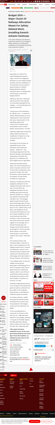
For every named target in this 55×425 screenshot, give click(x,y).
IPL (30, 384)
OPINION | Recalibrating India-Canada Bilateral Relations (43, 359)
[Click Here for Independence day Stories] (17, 8)
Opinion (4, 324)
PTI (14, 49)
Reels (3, 309)
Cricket (31, 381)
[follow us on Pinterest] (45, 1)
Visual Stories (21, 382)
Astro (1, 390)
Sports (41, 4)
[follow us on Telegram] (47, 1)
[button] (3, 299)
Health (1, 395)
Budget (22, 11)
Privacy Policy (45, 413)
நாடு (31, 1)
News (18, 4)
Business (24, 4)
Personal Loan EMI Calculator (4, 343)
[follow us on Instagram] (43, 1)
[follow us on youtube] (41, 1)
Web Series (22, 396)
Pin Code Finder (4, 334)
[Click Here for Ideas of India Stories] (37, 8)
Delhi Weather (41, 381)
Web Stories (3, 312)
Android (23, 359)
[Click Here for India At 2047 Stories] (8, 8)
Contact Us (52, 413)
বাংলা (24, 1)
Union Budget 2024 (14, 351)
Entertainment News (22, 379)
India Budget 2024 (14, 353)
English (11, 1)
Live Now (4, 304)
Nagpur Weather (41, 407)
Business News (12, 379)
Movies (21, 398)
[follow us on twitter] (35, 1)
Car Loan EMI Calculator (4, 348)
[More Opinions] (53, 349)
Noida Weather (41, 402)
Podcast (4, 318)
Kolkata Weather (41, 394)
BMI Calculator (4, 360)
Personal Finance (12, 382)
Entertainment (33, 4)
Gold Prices (3, 363)
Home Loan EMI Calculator (4, 338)
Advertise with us (53, 1)
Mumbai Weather (41, 390)
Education (2, 387)
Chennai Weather (41, 398)
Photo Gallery (3, 315)
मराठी (18, 1)
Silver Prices (3, 367)
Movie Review (3, 321)
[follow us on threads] (39, 1)
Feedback (8, 413)
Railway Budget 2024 (15, 355)
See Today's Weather (40, 346)
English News (11, 4)
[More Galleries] (53, 307)
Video (3, 306)
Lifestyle (47, 4)
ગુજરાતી (28, 1)
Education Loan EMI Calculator (4, 352)
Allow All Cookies (34, 421)
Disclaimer (37, 413)
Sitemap (31, 413)
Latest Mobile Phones (2, 402)
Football (32, 386)
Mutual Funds (12, 386)
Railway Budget (17, 345)
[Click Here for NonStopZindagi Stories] (28, 8)
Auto (1, 393)
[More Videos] (53, 280)
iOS (29, 359)
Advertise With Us (22, 413)
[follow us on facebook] (37, 1)
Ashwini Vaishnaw (14, 347)
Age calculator (4, 356)
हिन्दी (15, 1)
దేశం (34, 1)
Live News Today (2, 379)
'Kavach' (12, 349)
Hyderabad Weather (42, 386)
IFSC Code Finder (4, 330)
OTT (21, 386)
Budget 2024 (17, 349)
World (1, 382)
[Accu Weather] (51, 346)
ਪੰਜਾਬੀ (22, 1)
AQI (3, 370)
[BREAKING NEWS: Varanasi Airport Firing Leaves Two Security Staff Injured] (38, 303)
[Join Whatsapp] (49, 1)
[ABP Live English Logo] (3, 4)
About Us (2, 413)
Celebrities (22, 389)
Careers (14, 413)
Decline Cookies (47, 421)
